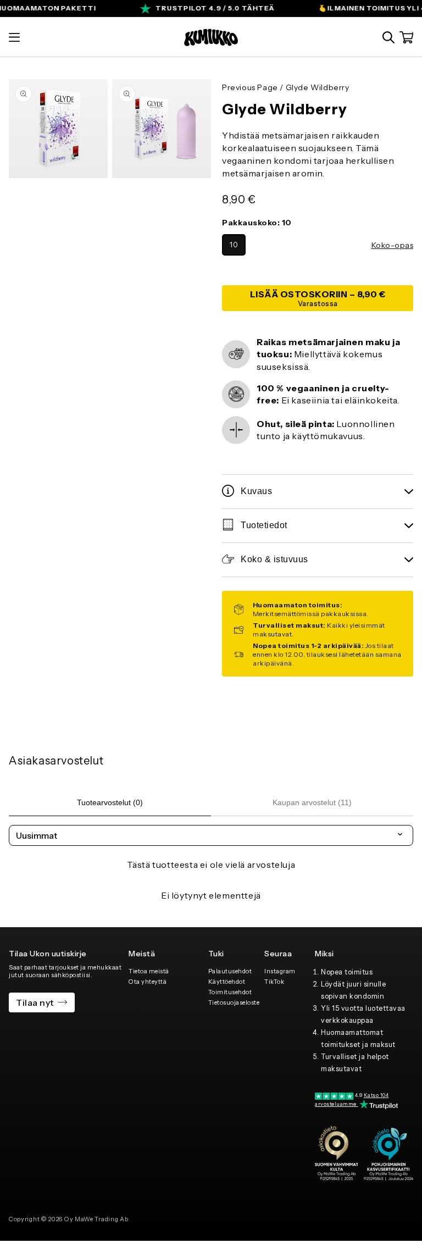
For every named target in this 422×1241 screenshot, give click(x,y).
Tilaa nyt (35, 1002)
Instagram (280, 971)
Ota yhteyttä (147, 981)
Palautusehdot (230, 971)
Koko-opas (392, 245)
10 (234, 245)
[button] (14, 37)
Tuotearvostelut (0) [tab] (110, 802)
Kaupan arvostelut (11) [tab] (312, 802)
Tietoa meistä (149, 971)
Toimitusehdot (230, 992)
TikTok (274, 981)
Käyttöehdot (227, 981)
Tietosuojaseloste (234, 1002)
